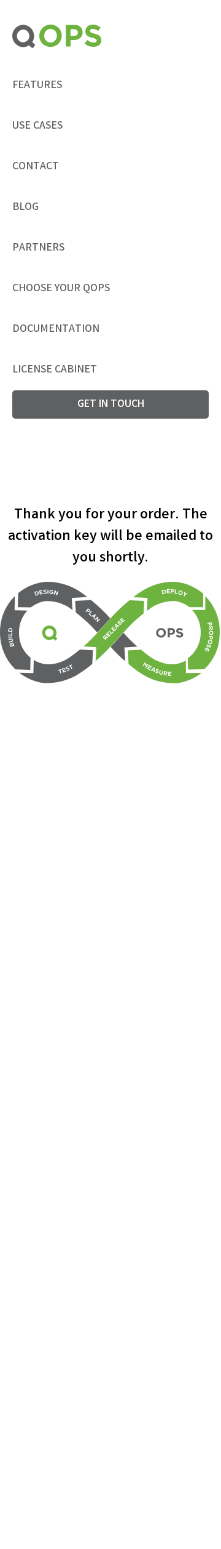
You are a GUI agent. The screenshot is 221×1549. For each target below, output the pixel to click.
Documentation (55, 329)
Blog (25, 207)
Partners (38, 248)
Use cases (37, 126)
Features (37, 86)
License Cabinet (54, 370)
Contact (35, 167)
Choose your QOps (61, 289)
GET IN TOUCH (110, 404)
